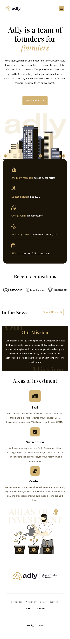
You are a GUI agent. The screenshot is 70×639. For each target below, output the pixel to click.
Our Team (54, 602)
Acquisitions (16, 602)
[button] (61, 8)
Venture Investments (36, 602)
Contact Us (41, 608)
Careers (28, 608)
